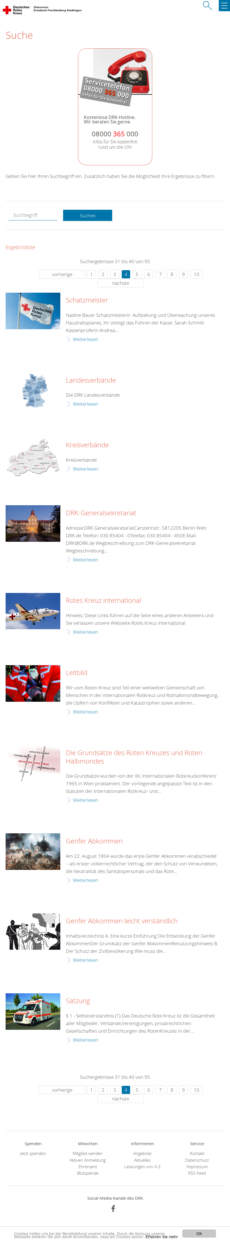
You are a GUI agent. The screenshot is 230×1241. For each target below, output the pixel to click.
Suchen (88, 215)
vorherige (62, 274)
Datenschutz (197, 1160)
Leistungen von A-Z (142, 1166)
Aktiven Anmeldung (88, 1160)
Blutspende (87, 1173)
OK (199, 1233)
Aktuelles (142, 1160)
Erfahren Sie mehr (162, 1236)
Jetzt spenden (33, 1153)
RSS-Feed (197, 1173)
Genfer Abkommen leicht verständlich (122, 921)
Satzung (78, 1001)
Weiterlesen (85, 339)
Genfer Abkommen (94, 841)
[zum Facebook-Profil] (113, 1208)
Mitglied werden (88, 1153)
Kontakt (197, 1153)
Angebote (142, 1153)
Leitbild (76, 673)
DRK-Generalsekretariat (101, 513)
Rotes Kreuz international (103, 600)
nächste (120, 283)
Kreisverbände (87, 445)
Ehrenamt (88, 1166)
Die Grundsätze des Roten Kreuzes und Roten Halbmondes (134, 757)
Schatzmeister (87, 300)
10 (196, 274)
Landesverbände (91, 380)
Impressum (197, 1166)
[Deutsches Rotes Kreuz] (16, 11)
